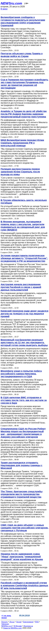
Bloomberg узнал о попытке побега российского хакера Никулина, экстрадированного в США (21, 374)
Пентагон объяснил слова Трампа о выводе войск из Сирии (22, 55)
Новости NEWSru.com (12, 628)
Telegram (5, 624)
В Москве (18, 626)
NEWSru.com (11, 3)
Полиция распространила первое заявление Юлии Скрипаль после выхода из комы (20, 172)
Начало (4, 622)
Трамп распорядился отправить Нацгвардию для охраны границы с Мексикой (21, 465)
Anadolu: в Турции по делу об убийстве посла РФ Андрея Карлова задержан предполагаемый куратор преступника (24, 114)
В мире (4, 9)
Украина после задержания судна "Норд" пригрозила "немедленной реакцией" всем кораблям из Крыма (22, 557)
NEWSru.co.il (6, 626)
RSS (37, 622)
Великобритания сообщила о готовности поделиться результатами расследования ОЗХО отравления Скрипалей (23, 21)
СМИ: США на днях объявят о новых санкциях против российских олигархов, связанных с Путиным (24, 528)
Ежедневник (28, 622)
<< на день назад (6, 616)
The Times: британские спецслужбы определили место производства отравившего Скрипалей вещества (21, 494)
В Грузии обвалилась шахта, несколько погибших (24, 201)
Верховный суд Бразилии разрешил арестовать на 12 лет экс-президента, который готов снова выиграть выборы (24, 343)
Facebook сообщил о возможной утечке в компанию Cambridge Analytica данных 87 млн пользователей (24, 585)
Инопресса (28, 626)
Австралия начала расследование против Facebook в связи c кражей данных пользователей (21, 287)
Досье (12, 622)
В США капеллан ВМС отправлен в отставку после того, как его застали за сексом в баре (24, 400)
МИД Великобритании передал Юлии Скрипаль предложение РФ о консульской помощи (22, 143)
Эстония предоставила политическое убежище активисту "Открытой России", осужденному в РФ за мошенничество (24, 258)
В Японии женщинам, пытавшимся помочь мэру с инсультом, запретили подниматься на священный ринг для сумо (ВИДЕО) (23, 225)
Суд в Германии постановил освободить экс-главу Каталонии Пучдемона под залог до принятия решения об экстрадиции (24, 83)
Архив (18, 622)
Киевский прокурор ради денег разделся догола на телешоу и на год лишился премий (24, 314)
